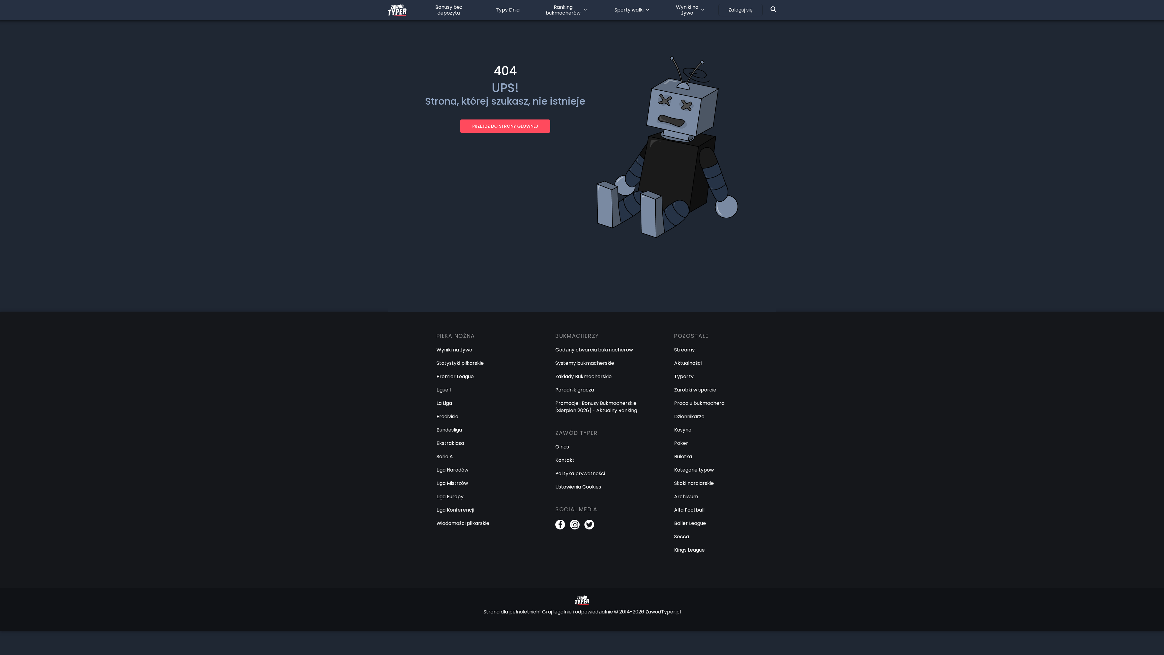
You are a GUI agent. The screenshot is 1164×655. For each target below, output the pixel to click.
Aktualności (688, 363)
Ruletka (683, 456)
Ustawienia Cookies (578, 486)
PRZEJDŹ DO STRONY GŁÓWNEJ (505, 126)
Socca (681, 536)
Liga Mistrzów (452, 483)
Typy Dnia (508, 9)
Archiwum (686, 496)
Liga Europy (449, 496)
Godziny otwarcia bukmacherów (594, 349)
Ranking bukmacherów (563, 10)
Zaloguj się (740, 9)
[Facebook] (560, 524)
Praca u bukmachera (699, 403)
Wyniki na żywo (687, 10)
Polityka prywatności (580, 473)
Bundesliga (449, 429)
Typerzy (684, 376)
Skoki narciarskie (694, 483)
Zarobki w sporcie (695, 389)
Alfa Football (689, 509)
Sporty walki (629, 9)
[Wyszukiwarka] (773, 9)
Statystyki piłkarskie (460, 363)
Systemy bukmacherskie (584, 363)
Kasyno (682, 429)
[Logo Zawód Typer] (397, 10)
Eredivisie (447, 416)
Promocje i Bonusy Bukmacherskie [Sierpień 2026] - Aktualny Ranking (596, 407)
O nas (562, 446)
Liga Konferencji (455, 509)
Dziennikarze (689, 416)
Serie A (444, 456)
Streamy (684, 349)
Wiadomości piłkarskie (462, 523)
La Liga (444, 403)
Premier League (455, 376)
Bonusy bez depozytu (448, 10)
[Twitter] (589, 524)
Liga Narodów (452, 469)
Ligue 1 (443, 389)
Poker (681, 443)
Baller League (690, 523)
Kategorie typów (694, 469)
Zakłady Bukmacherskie (583, 376)
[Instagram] (575, 524)
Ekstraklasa (450, 443)
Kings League (689, 549)
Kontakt (564, 460)
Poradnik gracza (574, 389)
